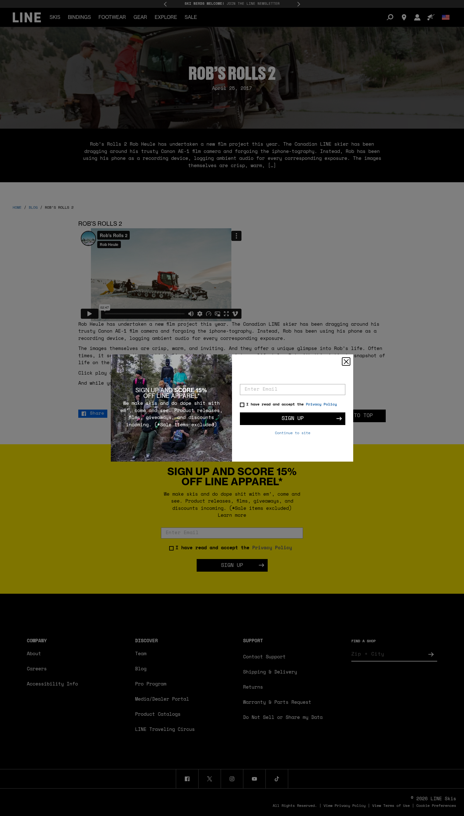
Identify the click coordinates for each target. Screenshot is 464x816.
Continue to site (292, 433)
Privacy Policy (321, 404)
